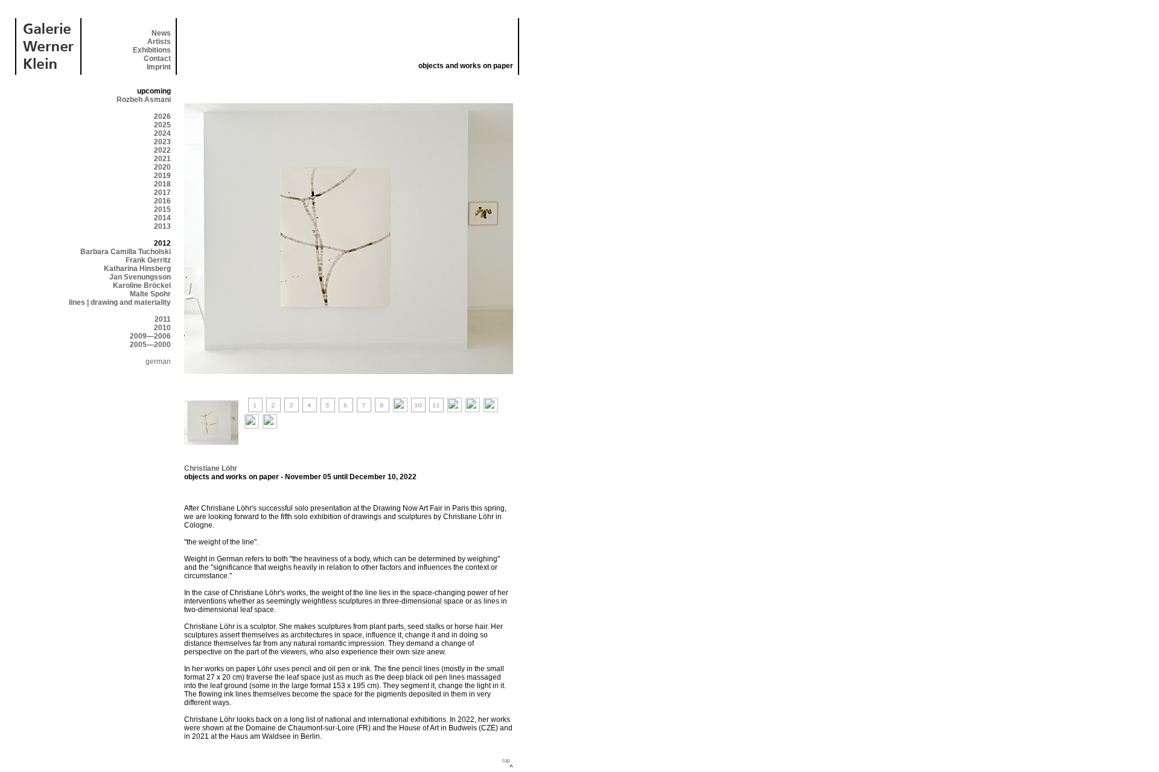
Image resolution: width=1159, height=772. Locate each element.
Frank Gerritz (148, 260)
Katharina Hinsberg (137, 268)
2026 (162, 116)
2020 (162, 167)
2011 (163, 319)
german (158, 361)
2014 (162, 218)
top (506, 761)
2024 (162, 133)
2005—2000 (150, 344)
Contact (157, 58)
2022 (162, 150)
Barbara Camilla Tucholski (125, 251)
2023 (162, 142)
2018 (162, 184)
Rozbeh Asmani (144, 99)
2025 (162, 125)
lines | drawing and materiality (120, 302)
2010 (162, 328)
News (161, 33)
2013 (162, 226)
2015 (162, 209)
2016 (162, 201)
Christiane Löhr (210, 468)
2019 (162, 175)
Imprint (159, 67)
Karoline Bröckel (142, 285)
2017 (162, 192)
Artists (159, 41)
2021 (162, 159)
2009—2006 (150, 336)
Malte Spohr (150, 294)
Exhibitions (152, 50)
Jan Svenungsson (140, 277)
